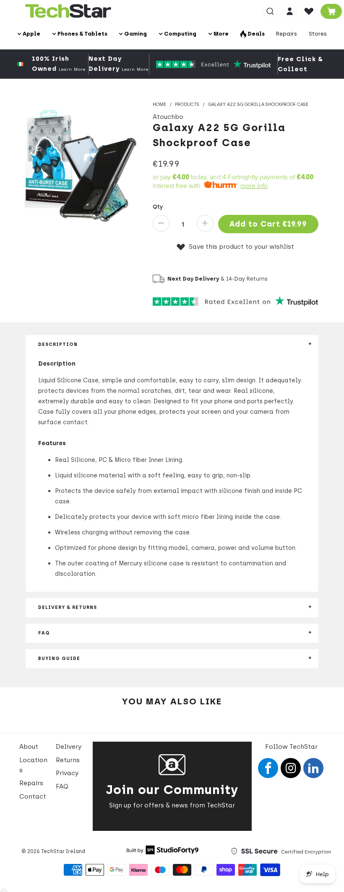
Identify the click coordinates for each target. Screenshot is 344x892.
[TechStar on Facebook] (268, 768)
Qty (158, 207)
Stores (318, 34)
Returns (68, 760)
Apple (30, 34)
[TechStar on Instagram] (291, 768)
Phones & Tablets (81, 34)
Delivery (68, 746)
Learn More (72, 69)
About (28, 746)
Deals (255, 34)
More (220, 34)
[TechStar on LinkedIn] (313, 768)
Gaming (135, 34)
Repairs (286, 34)
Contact (32, 796)
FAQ (62, 786)
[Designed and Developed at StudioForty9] (162, 852)
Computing (179, 34)
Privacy (67, 773)
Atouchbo (168, 117)
